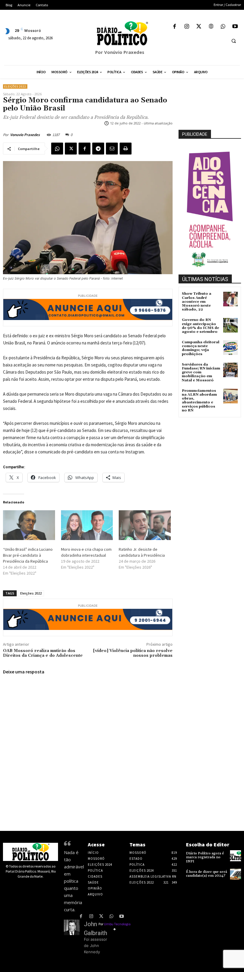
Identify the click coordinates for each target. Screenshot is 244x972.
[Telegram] (98, 149)
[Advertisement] (211, 448)
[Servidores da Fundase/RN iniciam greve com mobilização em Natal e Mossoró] (230, 370)
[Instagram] (186, 27)
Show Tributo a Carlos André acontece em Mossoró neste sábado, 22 (196, 301)
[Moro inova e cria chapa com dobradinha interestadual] (87, 525)
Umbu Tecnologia (117, 924)
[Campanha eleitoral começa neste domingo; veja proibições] (230, 347)
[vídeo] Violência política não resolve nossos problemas (133, 653)
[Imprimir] (126, 149)
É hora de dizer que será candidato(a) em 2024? (206, 874)
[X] (199, 27)
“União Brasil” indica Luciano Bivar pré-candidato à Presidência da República (28, 555)
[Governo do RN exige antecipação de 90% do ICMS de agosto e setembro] (230, 325)
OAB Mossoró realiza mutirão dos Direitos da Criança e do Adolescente (43, 653)
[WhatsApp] (223, 27)
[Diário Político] (121, 33)
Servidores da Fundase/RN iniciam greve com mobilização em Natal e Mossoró (201, 372)
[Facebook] (174, 27)
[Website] (210, 27)
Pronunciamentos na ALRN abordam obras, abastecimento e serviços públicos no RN (199, 401)
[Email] (112, 149)
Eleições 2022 (15, 86)
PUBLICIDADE (194, 134)
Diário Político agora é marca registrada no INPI (205, 857)
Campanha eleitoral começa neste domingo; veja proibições (200, 348)
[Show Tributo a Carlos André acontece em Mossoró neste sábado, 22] (230, 299)
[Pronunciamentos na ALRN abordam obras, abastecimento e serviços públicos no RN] (230, 396)
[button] (233, 40)
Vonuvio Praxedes (25, 134)
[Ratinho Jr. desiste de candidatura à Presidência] (145, 525)
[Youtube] (235, 27)
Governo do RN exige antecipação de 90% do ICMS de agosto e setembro (200, 326)
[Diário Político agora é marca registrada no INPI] (235, 855)
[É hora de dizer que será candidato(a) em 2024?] (235, 874)
